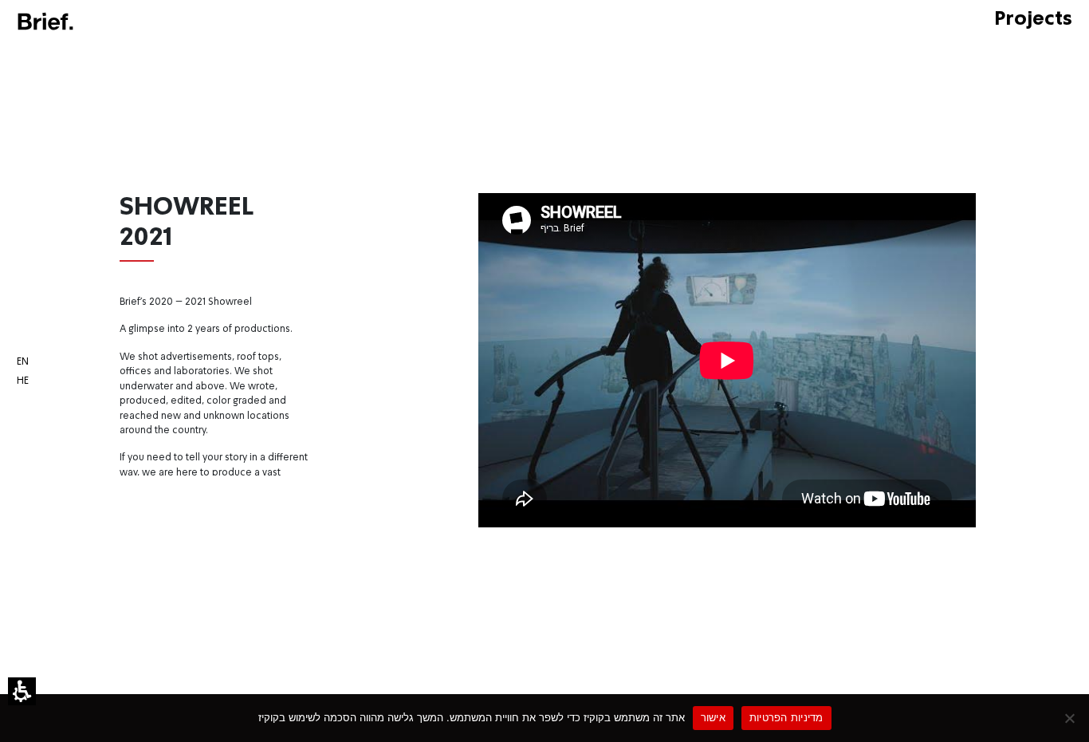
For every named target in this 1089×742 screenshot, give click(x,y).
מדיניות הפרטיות (786, 717)
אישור (713, 717)
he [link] (23, 381)
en (23, 362)
